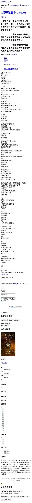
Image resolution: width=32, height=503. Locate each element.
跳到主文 (3, 17)
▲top (2, 288)
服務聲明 (18, 480)
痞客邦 (15, 283)
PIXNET (8, 478)
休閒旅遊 (14, 54)
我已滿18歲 (4, 499)
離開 (9, 499)
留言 (18, 283)
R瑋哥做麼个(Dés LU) (13, 12)
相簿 (5, 58)
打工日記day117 (11, 69)
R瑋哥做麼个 (4, 274)
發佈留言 (3, 301)
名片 (5, 62)
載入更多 (3, 291)
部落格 (6, 60)
